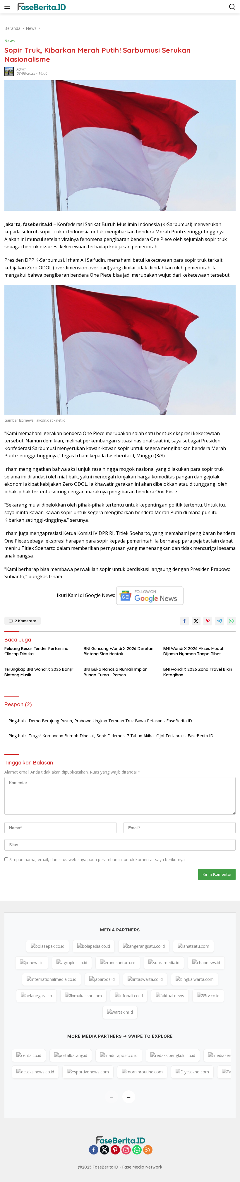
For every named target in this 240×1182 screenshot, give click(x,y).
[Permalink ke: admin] (9, 71)
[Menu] (8, 7)
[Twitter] (104, 1150)
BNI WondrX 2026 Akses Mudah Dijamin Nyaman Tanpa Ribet (193, 651)
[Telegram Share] (219, 621)
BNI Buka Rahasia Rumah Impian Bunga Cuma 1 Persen (116, 672)
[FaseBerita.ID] (40, 7)
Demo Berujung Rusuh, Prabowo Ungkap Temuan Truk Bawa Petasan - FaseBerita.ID (110, 720)
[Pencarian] (232, 7)
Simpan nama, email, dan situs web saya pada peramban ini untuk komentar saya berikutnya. (97, 859)
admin (22, 69)
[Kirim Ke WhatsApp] (231, 621)
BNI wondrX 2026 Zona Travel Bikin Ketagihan (197, 672)
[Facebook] (93, 1150)
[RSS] (147, 1150)
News (9, 40)
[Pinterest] (115, 1150)
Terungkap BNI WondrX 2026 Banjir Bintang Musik (38, 672)
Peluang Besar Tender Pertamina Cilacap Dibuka (36, 651)
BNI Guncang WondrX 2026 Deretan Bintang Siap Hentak (118, 651)
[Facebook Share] (184, 621)
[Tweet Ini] (196, 621)
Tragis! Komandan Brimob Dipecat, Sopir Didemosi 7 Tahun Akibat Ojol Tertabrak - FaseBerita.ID (121, 735)
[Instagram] (126, 1150)
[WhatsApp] (137, 1150)
